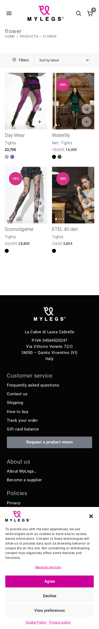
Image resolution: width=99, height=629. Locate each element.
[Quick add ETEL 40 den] (87, 216)
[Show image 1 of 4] (56, 219)
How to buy (17, 411)
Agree (49, 581)
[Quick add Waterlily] (87, 122)
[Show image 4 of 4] (63, 219)
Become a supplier (24, 480)
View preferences (49, 610)
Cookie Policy (36, 622)
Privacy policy (60, 622)
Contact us (17, 394)
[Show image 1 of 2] (9, 125)
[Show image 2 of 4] (58, 219)
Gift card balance (23, 429)
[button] (91, 516)
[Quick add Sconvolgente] (40, 216)
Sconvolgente (19, 229)
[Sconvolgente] (26, 195)
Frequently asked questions (33, 385)
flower (49, 36)
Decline (49, 596)
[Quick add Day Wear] (40, 122)
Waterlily (61, 135)
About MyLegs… (22, 471)
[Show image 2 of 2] (11, 125)
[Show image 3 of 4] (61, 219)
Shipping (15, 402)
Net (55, 143)
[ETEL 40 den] (73, 195)
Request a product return (49, 442)
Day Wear (15, 135)
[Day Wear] (26, 101)
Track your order (22, 420)
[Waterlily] (73, 101)
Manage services (48, 567)
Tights (10, 143)
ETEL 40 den (65, 229)
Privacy (14, 503)
